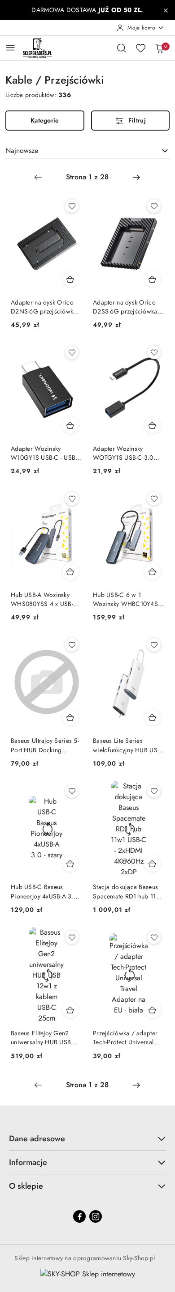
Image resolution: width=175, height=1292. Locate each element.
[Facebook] (79, 1216)
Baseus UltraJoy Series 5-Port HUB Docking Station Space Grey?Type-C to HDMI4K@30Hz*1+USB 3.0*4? (45, 745)
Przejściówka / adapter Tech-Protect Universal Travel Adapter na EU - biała (125, 1037)
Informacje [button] (28, 1162)
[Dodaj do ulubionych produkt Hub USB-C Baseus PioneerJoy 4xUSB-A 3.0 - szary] (72, 791)
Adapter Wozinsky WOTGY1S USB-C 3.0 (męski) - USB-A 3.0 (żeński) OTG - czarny (123, 453)
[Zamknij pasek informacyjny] (166, 10)
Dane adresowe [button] (37, 1138)
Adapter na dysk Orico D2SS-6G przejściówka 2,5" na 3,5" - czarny (125, 307)
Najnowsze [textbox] (21, 150)
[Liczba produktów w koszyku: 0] (159, 47)
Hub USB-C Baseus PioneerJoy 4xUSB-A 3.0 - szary (46, 891)
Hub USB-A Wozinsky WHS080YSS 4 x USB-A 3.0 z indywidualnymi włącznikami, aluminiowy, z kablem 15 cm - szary (46, 599)
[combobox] (87, 150)
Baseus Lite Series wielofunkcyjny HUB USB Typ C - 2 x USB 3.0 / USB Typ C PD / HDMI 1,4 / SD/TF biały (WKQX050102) (127, 745)
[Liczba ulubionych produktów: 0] (140, 47)
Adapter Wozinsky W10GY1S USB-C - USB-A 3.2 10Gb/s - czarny (46, 453)
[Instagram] (95, 1216)
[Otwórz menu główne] (10, 47)
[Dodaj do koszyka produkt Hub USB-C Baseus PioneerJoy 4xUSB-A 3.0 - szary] (70, 864)
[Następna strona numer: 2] (136, 177)
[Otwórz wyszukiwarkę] (122, 47)
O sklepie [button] (26, 1186)
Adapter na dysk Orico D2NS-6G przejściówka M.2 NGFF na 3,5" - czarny (44, 307)
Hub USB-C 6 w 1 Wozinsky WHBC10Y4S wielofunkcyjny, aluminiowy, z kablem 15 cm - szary (126, 599)
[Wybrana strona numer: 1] (87, 177)
